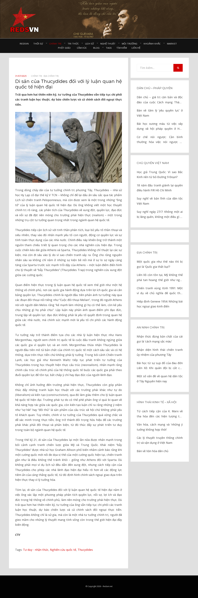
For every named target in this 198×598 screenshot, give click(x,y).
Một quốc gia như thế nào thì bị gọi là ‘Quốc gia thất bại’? (160, 264)
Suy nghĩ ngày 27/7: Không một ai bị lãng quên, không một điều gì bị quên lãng (160, 214)
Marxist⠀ (173, 43)
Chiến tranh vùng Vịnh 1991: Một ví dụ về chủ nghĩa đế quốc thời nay (160, 291)
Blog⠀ (97, 47)
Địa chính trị (147, 252)
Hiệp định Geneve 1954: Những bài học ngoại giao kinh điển (160, 304)
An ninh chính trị (150, 327)
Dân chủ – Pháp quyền (154, 88)
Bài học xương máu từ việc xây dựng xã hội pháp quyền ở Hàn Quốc (160, 126)
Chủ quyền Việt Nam (153, 163)
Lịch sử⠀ (90, 43)
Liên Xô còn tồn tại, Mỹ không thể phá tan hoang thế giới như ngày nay (160, 277)
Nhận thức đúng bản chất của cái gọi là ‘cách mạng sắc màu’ (160, 339)
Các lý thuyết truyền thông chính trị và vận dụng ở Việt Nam (160, 440)
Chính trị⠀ (56, 43)
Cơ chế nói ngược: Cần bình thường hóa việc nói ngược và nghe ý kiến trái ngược (160, 140)
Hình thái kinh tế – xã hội (156, 402)
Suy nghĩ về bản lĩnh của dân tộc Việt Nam (160, 201)
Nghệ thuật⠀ (108, 43)
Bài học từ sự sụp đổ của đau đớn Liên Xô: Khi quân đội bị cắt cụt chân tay (160, 366)
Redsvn (24, 43)
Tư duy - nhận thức (35, 550)
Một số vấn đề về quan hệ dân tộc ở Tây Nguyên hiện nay (160, 378)
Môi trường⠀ (130, 43)
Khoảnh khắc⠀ (153, 43)
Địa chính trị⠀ (52, 75)
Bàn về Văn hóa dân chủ (152, 451)
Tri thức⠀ (74, 43)
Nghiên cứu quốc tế (63, 550)
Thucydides (85, 550)
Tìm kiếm (121, 47)
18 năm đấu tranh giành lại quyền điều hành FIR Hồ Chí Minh (160, 187)
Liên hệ (135, 47)
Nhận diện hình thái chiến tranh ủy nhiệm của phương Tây (160, 352)
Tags (109, 47)
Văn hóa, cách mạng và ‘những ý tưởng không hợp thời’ (160, 427)
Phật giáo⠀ (65, 47)
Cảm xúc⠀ (82, 47)
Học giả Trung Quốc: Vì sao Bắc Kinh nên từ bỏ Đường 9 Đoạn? (160, 174)
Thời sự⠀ (39, 43)
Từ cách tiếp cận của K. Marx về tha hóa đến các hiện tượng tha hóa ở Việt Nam (160, 414)
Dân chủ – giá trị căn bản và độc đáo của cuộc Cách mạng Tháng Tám (160, 100)
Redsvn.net (107, 586)
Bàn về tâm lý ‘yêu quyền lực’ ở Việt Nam (160, 113)
